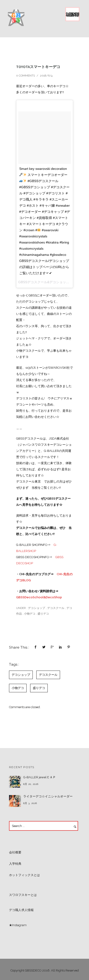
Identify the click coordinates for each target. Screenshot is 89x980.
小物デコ (29, 613)
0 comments (25, 75)
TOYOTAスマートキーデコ (38, 66)
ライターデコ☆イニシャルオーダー (48, 796)
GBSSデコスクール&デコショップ (43, 282)
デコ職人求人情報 (21, 910)
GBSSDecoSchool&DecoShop (39, 597)
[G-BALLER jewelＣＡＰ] (15, 782)
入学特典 (15, 863)
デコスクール (55, 608)
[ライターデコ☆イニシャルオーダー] (15, 801)
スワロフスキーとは (23, 895)
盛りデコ (43, 613)
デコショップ (36, 608)
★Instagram (18, 925)
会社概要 (15, 852)
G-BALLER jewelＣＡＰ (39, 777)
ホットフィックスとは (24, 875)
